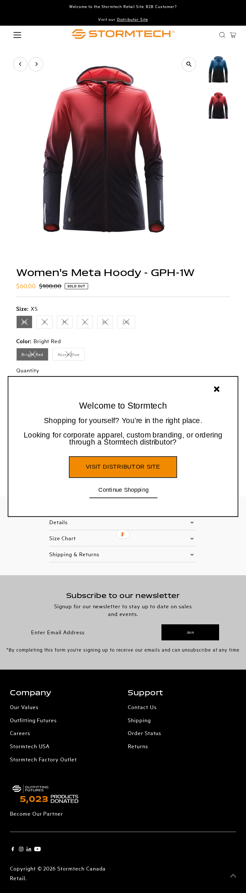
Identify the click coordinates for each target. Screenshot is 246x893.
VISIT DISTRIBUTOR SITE (123, 467)
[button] (123, 431)
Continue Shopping (123, 489)
